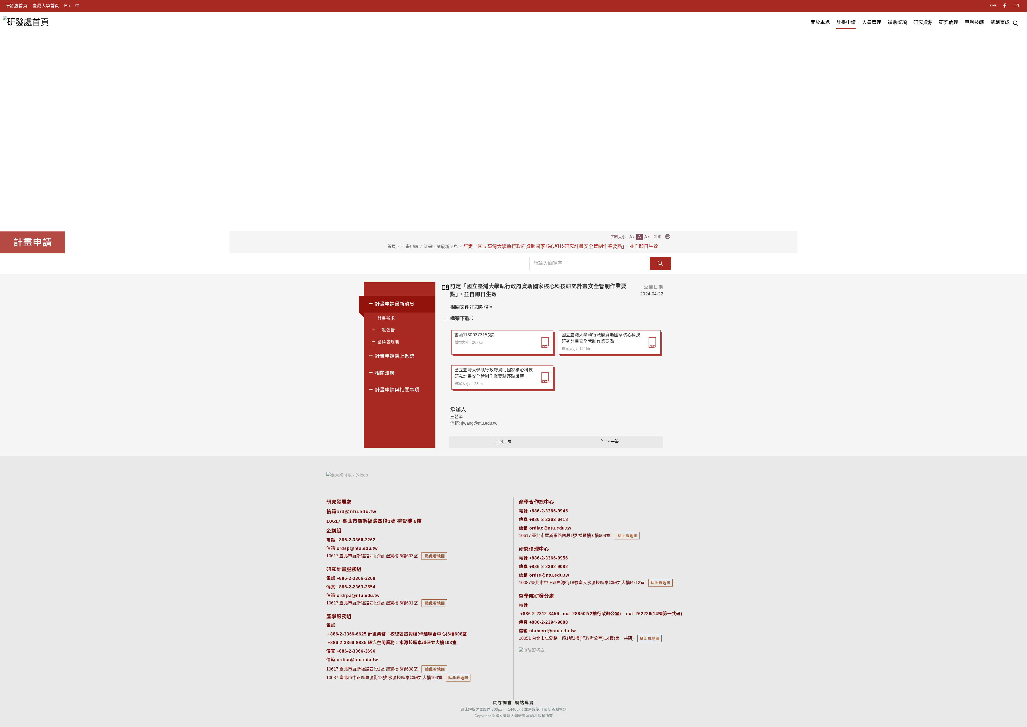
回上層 (505, 441)
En (67, 5)
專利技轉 (974, 22)
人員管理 (871, 22)
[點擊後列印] (667, 237)
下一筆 (612, 441)
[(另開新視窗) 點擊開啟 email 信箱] (1016, 6)
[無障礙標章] (532, 650)
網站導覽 (524, 703)
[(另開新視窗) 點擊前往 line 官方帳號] (993, 6)
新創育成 (1000, 22)
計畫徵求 (385, 318)
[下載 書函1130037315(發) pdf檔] (545, 342)
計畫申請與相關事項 (396, 390)
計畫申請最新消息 (441, 246)
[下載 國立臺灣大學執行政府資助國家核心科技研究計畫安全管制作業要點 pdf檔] (652, 342)
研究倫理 (948, 22)
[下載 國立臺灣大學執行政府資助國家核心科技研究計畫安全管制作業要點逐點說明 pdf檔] (545, 377)
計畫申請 (846, 22)
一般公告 (385, 330)
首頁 (391, 246)
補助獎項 (897, 22)
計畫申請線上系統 (393, 356)
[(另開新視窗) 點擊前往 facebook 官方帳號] (1005, 6)
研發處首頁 (16, 5)
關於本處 (820, 22)
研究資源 (923, 22)
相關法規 (383, 373)
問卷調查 (502, 703)
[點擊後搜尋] (1015, 24)
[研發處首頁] (26, 22)
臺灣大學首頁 (46, 5)
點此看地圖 (434, 556)
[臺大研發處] (347, 475)
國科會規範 (387, 342)
